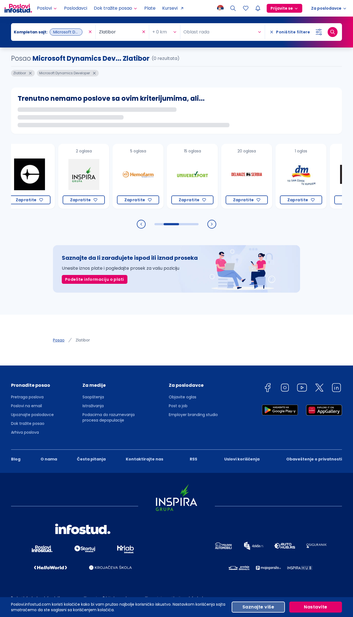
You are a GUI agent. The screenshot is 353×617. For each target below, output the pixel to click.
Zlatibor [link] (83, 340)
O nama (49, 459)
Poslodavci (75, 8)
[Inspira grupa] (73, 176)
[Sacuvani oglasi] (246, 8)
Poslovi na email (26, 406)
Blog (15, 459)
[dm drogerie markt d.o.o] (290, 176)
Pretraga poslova (27, 397)
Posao (59, 340)
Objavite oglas (182, 397)
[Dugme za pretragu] (333, 32)
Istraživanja (93, 406)
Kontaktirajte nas (144, 459)
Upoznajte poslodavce (32, 414)
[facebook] (267, 388)
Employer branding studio (193, 414)
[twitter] (319, 388)
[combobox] (50, 32)
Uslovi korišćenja (242, 459)
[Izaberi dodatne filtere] (318, 32)
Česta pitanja (91, 459)
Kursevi (170, 8)
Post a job (178, 406)
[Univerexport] (181, 176)
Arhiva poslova (25, 432)
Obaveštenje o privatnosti (314, 459)
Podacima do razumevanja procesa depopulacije (108, 417)
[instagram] (284, 388)
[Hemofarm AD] (127, 176)
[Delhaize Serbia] (236, 176)
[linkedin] (336, 388)
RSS (193, 459)
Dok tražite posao (27, 423)
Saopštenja (93, 397)
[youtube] (301, 388)
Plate (150, 8)
